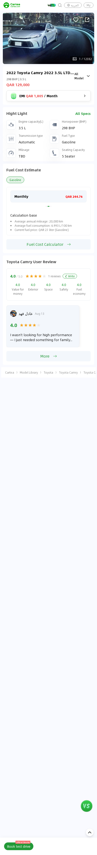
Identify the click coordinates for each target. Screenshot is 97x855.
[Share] (87, 20)
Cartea (9, 372)
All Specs (83, 113)
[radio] (27, 276)
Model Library (29, 372)
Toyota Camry (68, 372)
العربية (75, 5)
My (88, 5)
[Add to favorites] (76, 20)
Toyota (48, 372)
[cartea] (12, 5)
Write (71, 276)
